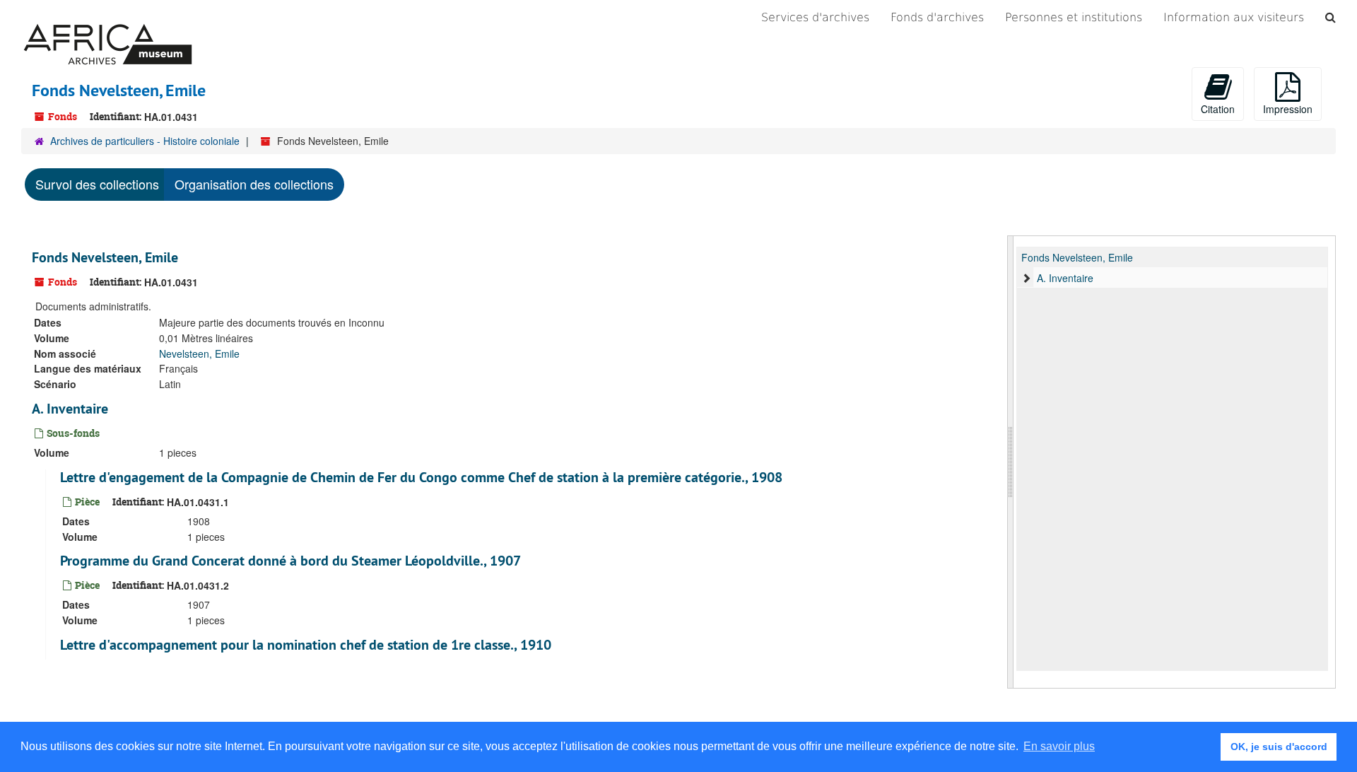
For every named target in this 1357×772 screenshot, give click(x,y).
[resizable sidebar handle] (1011, 462)
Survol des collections (97, 184)
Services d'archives (815, 17)
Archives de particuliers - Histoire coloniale (145, 141)
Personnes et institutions (1073, 17)
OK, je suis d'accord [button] (1278, 746)
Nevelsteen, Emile (199, 353)
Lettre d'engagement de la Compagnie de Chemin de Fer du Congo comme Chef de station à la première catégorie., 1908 (421, 477)
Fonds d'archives (937, 17)
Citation (1218, 109)
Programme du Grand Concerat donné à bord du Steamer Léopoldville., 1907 (290, 560)
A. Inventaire (70, 408)
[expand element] (1026, 277)
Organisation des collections (254, 184)
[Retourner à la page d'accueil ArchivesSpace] (108, 17)
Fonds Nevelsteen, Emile (105, 257)
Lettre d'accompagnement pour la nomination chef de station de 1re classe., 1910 (305, 645)
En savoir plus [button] (1059, 746)
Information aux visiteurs (1233, 17)
